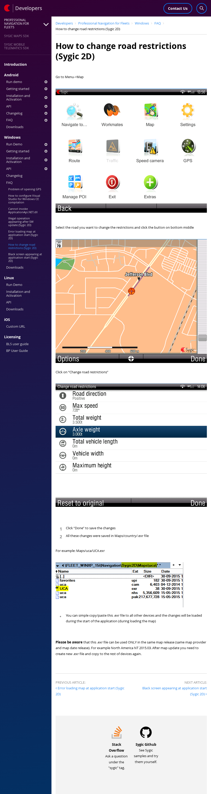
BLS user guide (17, 344)
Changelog (14, 113)
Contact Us (178, 8)
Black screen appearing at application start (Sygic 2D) (25, 257)
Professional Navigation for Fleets (103, 23)
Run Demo (14, 144)
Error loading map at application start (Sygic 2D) (23, 234)
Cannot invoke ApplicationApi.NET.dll (23, 210)
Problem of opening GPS (24, 189)
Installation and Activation (18, 98)
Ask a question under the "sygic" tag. (116, 756)
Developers (64, 23)
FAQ (9, 120)
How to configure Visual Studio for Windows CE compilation (24, 199)
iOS (7, 319)
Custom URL (15, 326)
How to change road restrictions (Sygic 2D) (22, 246)
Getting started (17, 89)
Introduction (15, 64)
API (8, 106)
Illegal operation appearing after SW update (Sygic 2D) (20, 221)
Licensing (12, 337)
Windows (12, 137)
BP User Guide (17, 351)
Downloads (14, 127)
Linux (9, 277)
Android (11, 75)
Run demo (14, 82)
